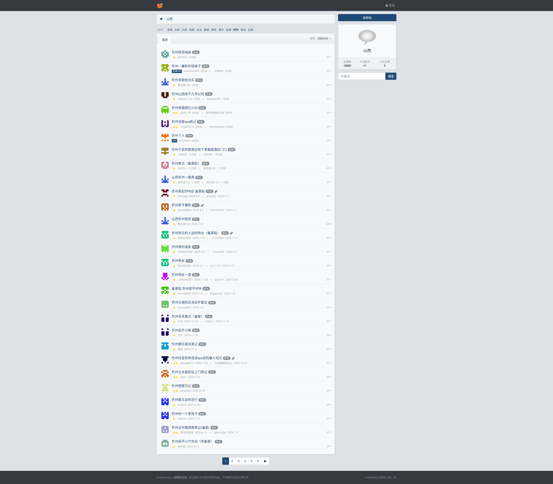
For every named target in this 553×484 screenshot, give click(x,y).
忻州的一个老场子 (185, 413)
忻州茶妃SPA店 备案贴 (188, 191)
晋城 (206, 29)
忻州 (235, 30)
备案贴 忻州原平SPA (187, 288)
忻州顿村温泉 (181, 246)
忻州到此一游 (181, 274)
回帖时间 (323, 38)
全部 (169, 29)
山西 (170, 18)
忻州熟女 (178, 260)
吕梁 (250, 29)
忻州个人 (178, 135)
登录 (391, 5)
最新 (165, 39)
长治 (199, 29)
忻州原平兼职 (181, 205)
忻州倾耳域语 (181, 52)
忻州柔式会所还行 (185, 399)
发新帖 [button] (367, 17)
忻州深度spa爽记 (184, 121)
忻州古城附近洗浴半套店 (189, 302)
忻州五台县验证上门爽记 (189, 371)
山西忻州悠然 (181, 218)
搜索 (391, 76)
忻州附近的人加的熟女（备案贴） (196, 232)
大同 (184, 29)
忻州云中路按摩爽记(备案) (191, 427)
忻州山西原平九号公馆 (188, 93)
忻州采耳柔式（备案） (188, 316)
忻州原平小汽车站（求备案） (193, 441)
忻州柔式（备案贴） (186, 163)
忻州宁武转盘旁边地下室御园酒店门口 (199, 149)
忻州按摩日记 (181, 385)
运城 (228, 29)
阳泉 (191, 29)
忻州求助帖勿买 (183, 79)
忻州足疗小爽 (181, 330)
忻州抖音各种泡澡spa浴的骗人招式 (197, 357)
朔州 (213, 29)
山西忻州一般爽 (183, 177)
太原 (177, 29)
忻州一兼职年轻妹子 (186, 66)
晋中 (221, 29)
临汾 (243, 29)
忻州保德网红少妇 (185, 107)
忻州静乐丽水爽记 (185, 344)
